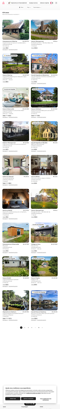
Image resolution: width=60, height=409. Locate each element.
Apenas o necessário (28, 398)
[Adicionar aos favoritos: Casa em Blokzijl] (55, 157)
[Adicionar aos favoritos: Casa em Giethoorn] (55, 89)
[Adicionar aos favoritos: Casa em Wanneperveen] (55, 21)
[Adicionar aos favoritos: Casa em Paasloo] (55, 258)
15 (38, 327)
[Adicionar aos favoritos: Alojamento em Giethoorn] (27, 292)
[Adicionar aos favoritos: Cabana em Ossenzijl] (27, 157)
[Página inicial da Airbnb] (3, 3)
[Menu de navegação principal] (56, 2)
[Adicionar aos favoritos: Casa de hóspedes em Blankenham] (55, 55)
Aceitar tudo (13, 398)
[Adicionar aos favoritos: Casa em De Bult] (27, 258)
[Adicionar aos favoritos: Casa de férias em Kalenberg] (55, 292)
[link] (17, 327)
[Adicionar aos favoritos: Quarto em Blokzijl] (27, 191)
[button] (5, 48)
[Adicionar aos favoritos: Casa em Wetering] (27, 55)
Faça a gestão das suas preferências (45, 399)
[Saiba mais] (18, 14)
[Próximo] (42, 327)
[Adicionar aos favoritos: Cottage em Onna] (55, 224)
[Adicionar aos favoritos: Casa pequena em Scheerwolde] (27, 224)
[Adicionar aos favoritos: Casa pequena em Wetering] (27, 21)
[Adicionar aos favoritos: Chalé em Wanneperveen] (27, 123)
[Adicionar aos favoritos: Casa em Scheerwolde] (27, 89)
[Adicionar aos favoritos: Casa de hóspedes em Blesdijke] (55, 123)
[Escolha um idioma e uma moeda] (52, 2)
